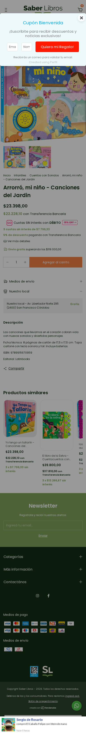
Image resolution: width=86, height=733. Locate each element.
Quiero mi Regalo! (57, 46)
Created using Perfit (43, 62)
